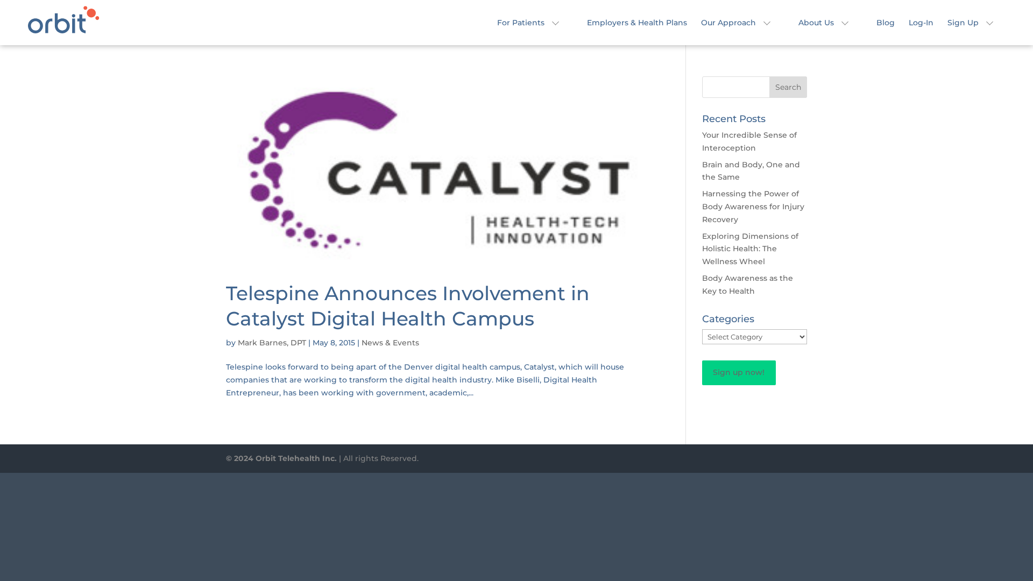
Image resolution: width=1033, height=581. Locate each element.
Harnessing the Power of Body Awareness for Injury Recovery (753, 206)
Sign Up (963, 23)
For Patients (520, 23)
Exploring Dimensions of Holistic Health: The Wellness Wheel (750, 249)
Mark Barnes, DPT (272, 343)
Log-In (921, 23)
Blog (885, 23)
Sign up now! (739, 372)
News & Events (390, 343)
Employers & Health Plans (637, 23)
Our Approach (728, 23)
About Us (816, 23)
